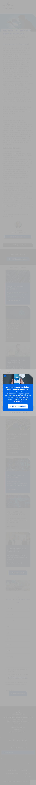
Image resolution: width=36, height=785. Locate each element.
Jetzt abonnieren (19, 406)
